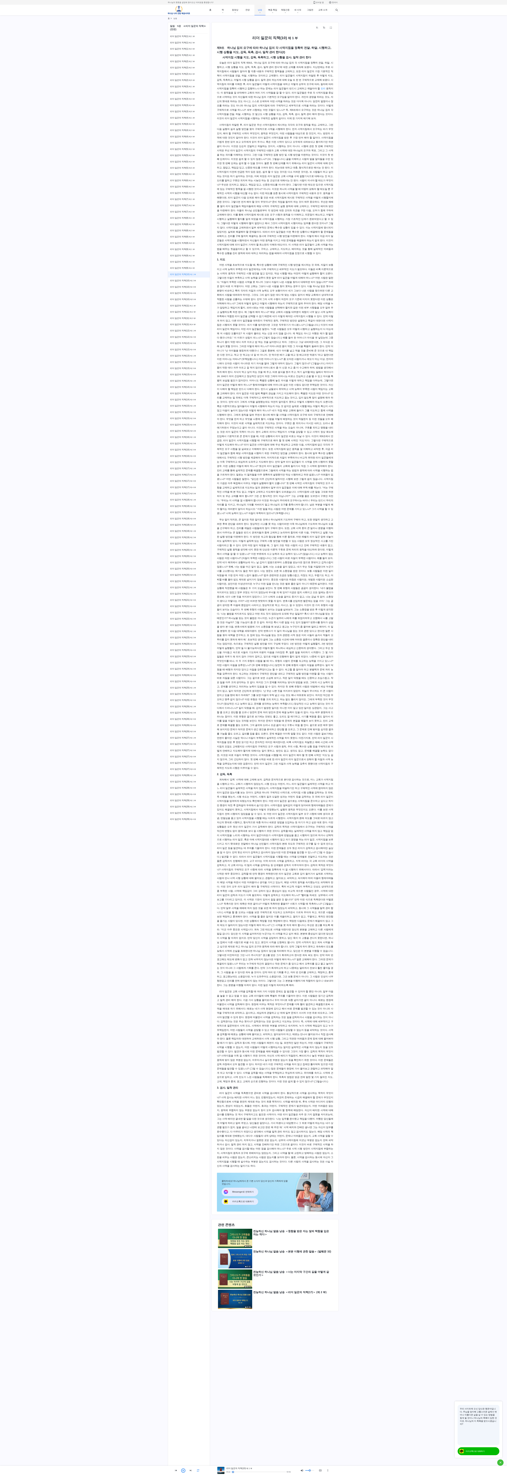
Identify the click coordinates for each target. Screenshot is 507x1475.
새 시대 (297, 10)
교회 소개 (322, 10)
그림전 (310, 10)
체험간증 (285, 10)
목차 (221, 28)
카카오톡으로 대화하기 (475, 1451)
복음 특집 (272, 10)
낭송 (260, 10)
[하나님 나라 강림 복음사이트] (179, 10)
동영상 (235, 10)
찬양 (247, 10)
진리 (323, 88)
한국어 (335, 2)
